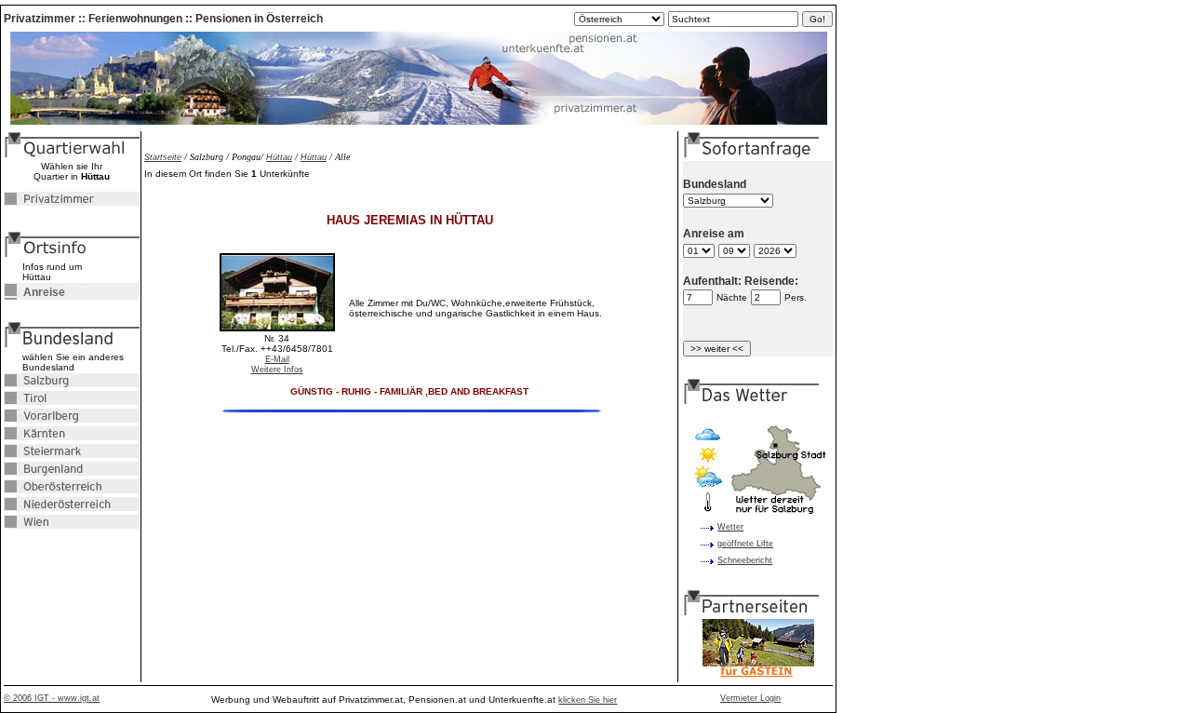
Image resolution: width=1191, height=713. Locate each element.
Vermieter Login (750, 698)
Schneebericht (744, 560)
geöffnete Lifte (745, 543)
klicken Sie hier (587, 700)
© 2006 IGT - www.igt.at (52, 698)
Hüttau (279, 157)
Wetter (730, 526)
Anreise (34, 292)
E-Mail (277, 359)
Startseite (162, 157)
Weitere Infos (277, 369)
